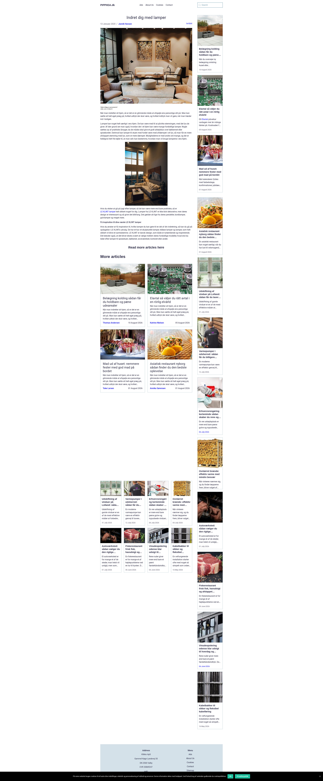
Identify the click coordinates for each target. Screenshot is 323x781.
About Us (149, 5)
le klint (189, 23)
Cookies (159, 5)
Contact (169, 5)
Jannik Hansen (125, 24)
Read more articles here (146, 247)
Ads (141, 5)
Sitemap (190, 770)
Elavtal (205, 119)
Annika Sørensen (158, 388)
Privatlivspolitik (242, 776)
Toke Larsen (108, 388)
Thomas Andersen (111, 323)
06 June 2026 (204, 666)
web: (146, 771)
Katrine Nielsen (157, 323)
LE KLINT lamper (107, 211)
